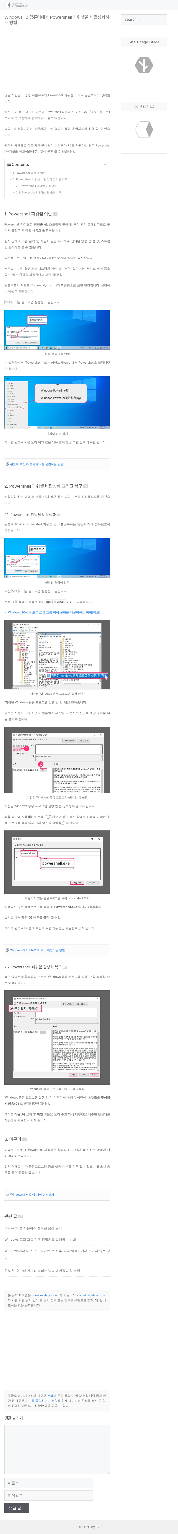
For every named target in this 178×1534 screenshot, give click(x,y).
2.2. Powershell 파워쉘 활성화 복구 (33, 967)
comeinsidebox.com (45, 1295)
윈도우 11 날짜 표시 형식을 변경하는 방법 (36, 464)
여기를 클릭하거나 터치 (42, 1400)
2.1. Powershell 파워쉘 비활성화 (30, 514)
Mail (50, 1395)
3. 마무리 (12, 1139)
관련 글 (10, 1216)
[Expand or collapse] (105, 164)
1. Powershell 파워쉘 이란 (28, 214)
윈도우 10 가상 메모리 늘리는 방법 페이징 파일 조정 (42, 1271)
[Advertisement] (57, 55)
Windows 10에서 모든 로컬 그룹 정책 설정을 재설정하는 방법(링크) (54, 612)
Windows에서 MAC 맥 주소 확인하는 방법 (37, 950)
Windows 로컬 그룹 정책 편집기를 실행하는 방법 (40, 1239)
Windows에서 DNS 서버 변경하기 (32, 1194)
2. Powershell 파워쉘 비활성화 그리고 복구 (43, 486)
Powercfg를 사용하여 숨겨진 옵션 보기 (33, 1228)
